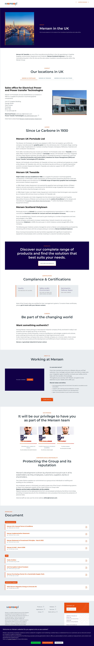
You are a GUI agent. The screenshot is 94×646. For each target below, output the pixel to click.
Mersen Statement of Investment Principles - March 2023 (25, 540)
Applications (39, 609)
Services (52, 609)
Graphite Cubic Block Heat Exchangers (38, 201)
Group (39, 612)
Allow (30, 379)
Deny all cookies (47, 642)
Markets (52, 606)
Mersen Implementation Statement (31, 119)
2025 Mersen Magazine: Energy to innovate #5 (22, 586)
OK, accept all (36, 642)
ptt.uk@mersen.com (30, 116)
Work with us (47, 399)
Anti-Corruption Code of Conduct (17, 567)
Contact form (72, 609)
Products (39, 606)
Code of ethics (11, 560)
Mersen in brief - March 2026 (16, 547)
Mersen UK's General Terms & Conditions (20, 526)
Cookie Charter (12, 639)
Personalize (59, 642)
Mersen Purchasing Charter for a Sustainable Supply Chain (25, 574)
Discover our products (47, 263)
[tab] (28, 79)
